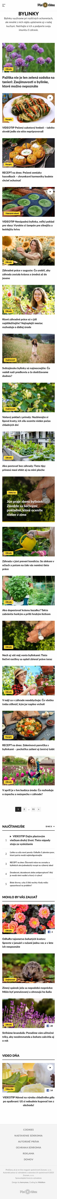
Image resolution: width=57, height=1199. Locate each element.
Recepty (8, 119)
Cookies (28, 1130)
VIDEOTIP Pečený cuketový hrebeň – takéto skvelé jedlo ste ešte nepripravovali (28, 129)
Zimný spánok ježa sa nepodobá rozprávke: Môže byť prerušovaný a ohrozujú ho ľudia (27, 990)
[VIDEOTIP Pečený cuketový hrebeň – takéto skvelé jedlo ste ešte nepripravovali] (28, 108)
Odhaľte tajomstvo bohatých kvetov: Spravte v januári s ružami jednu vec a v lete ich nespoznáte (27, 943)
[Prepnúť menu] (3, 5)
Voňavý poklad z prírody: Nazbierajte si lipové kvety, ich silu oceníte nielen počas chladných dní (26, 421)
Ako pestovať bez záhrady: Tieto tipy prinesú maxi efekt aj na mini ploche (23, 468)
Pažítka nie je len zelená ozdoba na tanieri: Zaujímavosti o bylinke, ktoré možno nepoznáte (28, 82)
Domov (28, 1159)
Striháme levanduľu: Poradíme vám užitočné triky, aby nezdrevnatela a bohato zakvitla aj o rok (28, 1037)
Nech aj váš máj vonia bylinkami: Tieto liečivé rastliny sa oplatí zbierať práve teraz (27, 657)
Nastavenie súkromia (28, 1136)
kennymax (24, 1182)
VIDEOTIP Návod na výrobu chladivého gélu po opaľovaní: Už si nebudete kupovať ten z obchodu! (28, 1101)
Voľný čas (12, 493)
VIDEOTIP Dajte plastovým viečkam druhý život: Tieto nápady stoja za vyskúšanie (30, 840)
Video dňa (9, 1089)
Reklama (28, 1153)
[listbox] (45, 826)
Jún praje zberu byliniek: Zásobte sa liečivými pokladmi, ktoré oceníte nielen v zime (25, 508)
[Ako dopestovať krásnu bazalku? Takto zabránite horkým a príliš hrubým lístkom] (28, 590)
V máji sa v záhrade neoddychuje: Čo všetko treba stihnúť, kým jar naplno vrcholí (28, 702)
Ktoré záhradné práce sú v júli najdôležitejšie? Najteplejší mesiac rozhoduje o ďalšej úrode (22, 323)
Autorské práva (28, 1142)
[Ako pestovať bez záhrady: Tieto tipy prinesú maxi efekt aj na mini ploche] (28, 446)
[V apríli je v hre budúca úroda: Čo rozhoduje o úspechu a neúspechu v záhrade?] (28, 770)
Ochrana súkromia (28, 1148)
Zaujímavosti (10, 360)
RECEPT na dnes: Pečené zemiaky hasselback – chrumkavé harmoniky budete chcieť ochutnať (27, 176)
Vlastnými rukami (12, 213)
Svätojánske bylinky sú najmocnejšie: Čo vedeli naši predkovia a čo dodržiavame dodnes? (26, 372)
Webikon (41, 1182)
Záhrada (8, 69)
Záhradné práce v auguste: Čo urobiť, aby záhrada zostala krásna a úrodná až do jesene (26, 274)
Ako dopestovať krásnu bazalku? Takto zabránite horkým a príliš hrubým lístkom (26, 612)
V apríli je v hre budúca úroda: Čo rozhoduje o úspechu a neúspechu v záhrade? (28, 792)
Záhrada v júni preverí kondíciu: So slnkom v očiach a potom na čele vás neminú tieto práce (28, 565)
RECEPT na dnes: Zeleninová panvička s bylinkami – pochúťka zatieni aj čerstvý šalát (28, 747)
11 (34, 809)
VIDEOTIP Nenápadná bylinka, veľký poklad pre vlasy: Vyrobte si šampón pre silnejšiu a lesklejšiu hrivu (28, 225)
